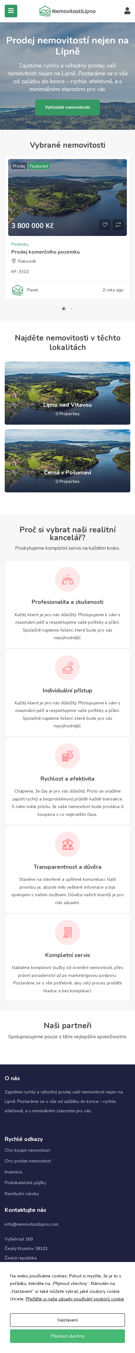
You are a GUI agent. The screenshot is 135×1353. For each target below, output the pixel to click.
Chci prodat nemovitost (28, 1161)
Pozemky (20, 244)
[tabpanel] (67, 231)
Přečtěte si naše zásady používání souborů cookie (75, 1299)
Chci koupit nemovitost (27, 1150)
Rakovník (27, 261)
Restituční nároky (22, 1194)
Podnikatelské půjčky (25, 1183)
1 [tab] (64, 309)
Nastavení (67, 1320)
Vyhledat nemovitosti (67, 107)
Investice (13, 1172)
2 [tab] (71, 309)
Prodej (19, 166)
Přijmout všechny (67, 1336)
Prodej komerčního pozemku (45, 252)
